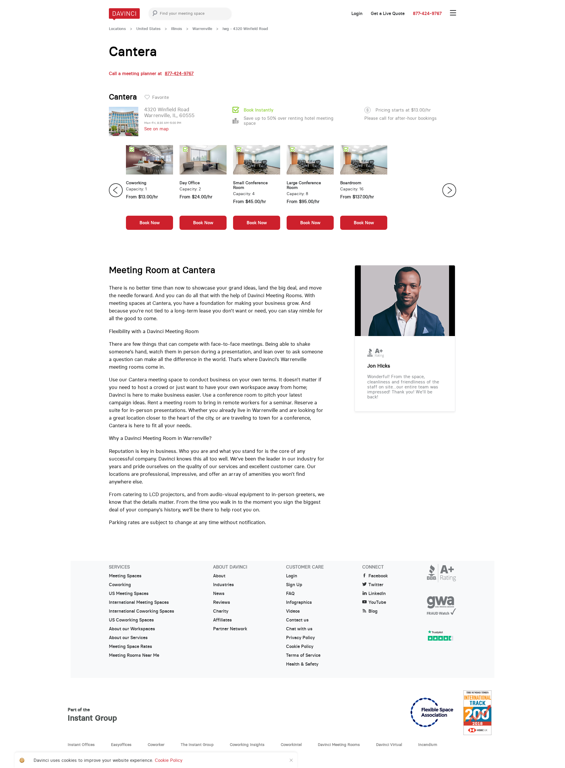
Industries (223, 584)
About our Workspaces (132, 628)
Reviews (221, 602)
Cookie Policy (299, 646)
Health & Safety (302, 664)
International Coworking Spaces (141, 611)
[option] (149, 190)
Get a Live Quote (388, 13)
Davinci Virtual (389, 744)
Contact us (297, 620)
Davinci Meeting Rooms (339, 744)
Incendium (427, 744)
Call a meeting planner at (151, 73)
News (219, 593)
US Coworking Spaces (131, 620)
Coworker (156, 744)
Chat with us (299, 628)
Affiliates (222, 620)
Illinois (176, 28)
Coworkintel (291, 744)
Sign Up (294, 584)
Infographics (299, 602)
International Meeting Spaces (139, 602)
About (219, 576)
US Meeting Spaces (129, 593)
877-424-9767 (427, 13)
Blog (373, 611)
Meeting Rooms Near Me (134, 655)
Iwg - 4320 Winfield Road (245, 28)
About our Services (128, 637)
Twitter (375, 584)
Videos (293, 611)
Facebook (378, 576)
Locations (117, 28)
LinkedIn (377, 593)
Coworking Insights (247, 744)
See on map (156, 129)
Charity (220, 611)
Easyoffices (121, 744)
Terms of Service (303, 655)
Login (357, 13)
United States (148, 28)
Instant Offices (81, 744)
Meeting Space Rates (130, 646)
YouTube (377, 602)
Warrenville (202, 28)
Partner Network (230, 628)
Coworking (120, 584)
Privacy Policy (300, 637)
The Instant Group (197, 744)
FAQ (290, 593)
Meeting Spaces (125, 576)
